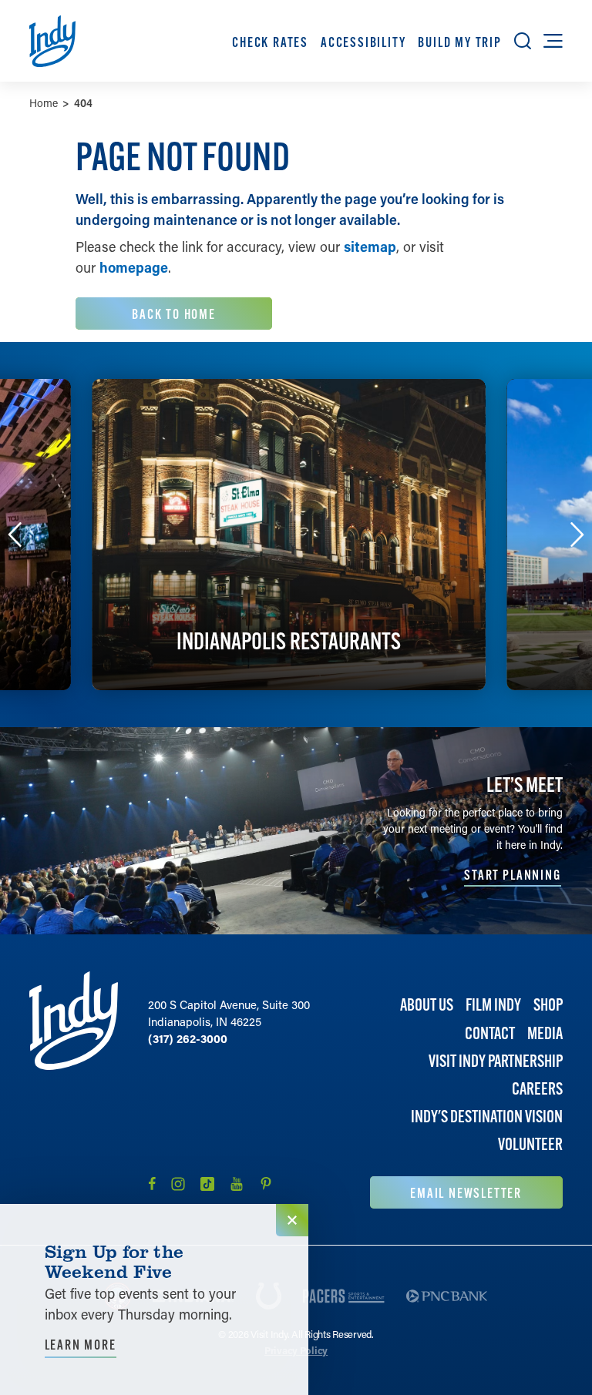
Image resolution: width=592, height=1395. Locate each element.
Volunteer (530, 1144)
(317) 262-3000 (187, 1038)
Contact (490, 1033)
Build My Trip (459, 42)
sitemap (370, 246)
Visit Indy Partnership (496, 1061)
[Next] (577, 534)
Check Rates (270, 42)
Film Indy (493, 1004)
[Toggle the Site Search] (522, 40)
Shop (548, 1004)
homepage (133, 267)
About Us (426, 1004)
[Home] (73, 1089)
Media (545, 1033)
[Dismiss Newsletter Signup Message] (292, 1220)
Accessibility (363, 42)
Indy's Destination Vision (487, 1116)
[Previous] (14, 534)
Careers (537, 1088)
